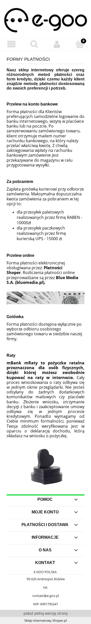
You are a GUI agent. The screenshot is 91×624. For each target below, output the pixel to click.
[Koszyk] (79, 44)
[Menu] (11, 44)
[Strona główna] (45, 19)
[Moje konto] (57, 44)
